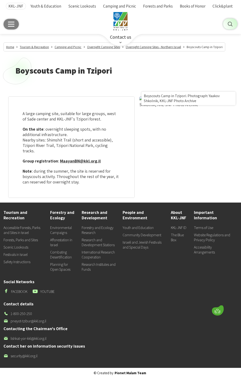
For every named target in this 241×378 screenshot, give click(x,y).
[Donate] (218, 310)
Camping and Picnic (119, 6)
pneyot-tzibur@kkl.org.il (25, 321)
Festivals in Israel (16, 254)
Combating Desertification (61, 255)
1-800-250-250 (18, 313)
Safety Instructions (17, 261)
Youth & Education (45, 6)
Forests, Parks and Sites (21, 239)
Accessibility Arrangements (204, 250)
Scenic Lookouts (82, 6)
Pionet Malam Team (130, 373)
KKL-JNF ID (178, 227)
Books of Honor (192, 6)
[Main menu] (11, 24)
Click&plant (223, 6)
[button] (192, 296)
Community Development (142, 235)
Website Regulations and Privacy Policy (212, 237)
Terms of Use (203, 227)
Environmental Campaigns (61, 230)
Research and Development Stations (98, 242)
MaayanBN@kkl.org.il (80, 161)
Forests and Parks (158, 6)
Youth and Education (138, 227)
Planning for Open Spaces (60, 267)
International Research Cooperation (98, 255)
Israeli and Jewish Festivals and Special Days (142, 245)
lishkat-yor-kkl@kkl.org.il (25, 338)
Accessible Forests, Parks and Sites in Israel (22, 230)
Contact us (120, 37)
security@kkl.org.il (20, 355)
